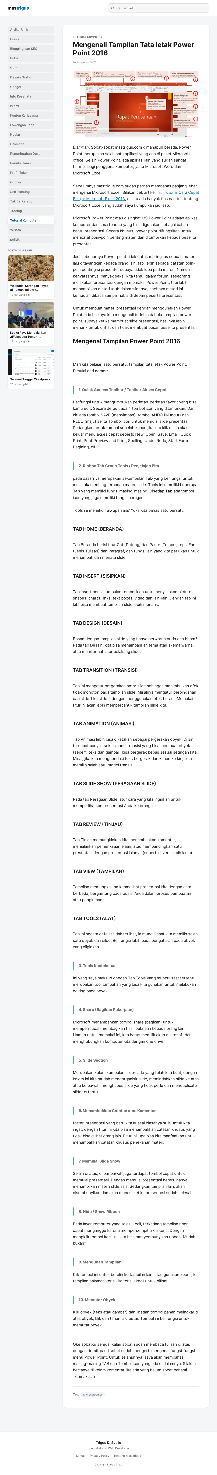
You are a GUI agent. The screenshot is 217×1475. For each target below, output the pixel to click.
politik (14, 239)
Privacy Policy (99, 1455)
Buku (14, 58)
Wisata (15, 230)
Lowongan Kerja (22, 125)
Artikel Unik (19, 30)
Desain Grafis (20, 77)
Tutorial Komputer (87, 37)
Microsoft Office (93, 1394)
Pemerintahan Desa (25, 154)
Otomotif (17, 144)
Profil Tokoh (19, 173)
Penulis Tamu (20, 163)
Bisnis (14, 39)
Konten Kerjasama (24, 115)
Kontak (81, 1455)
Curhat (15, 68)
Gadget (15, 87)
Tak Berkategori (22, 201)
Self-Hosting (20, 192)
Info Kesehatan (21, 96)
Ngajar (15, 134)
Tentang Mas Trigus (127, 1455)
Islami (14, 106)
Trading (16, 211)
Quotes (15, 182)
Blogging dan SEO (24, 49)
